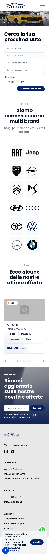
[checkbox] (5, 82)
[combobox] (24, 48)
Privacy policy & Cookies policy (12, 549)
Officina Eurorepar (14, 523)
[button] (5, 550)
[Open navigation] (42, 5)
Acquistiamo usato (14, 518)
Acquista (9, 513)
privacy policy (29, 417)
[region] (24, 330)
